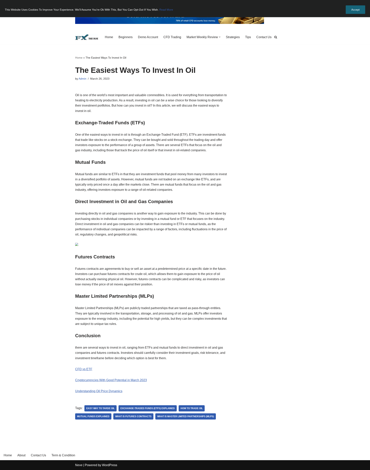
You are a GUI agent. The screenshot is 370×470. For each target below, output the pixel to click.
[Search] (275, 37)
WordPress (109, 465)
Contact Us (264, 37)
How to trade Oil (192, 408)
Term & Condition (63, 455)
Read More (166, 9)
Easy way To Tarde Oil (100, 408)
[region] (185, 8)
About (21, 455)
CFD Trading (172, 37)
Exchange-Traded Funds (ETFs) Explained (147, 408)
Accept (355, 9)
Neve (78, 465)
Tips (248, 37)
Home (109, 37)
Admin (82, 78)
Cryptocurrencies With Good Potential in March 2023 (111, 380)
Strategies (233, 37)
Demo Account (148, 37)
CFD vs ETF (83, 369)
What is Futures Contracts (133, 416)
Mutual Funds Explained (93, 416)
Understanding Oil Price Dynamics (98, 391)
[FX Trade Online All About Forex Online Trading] (86, 37)
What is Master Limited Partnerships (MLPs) (185, 416)
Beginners (126, 37)
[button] (219, 37)
